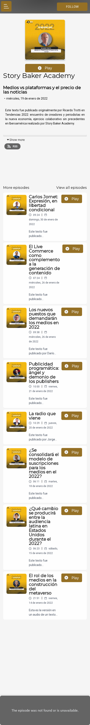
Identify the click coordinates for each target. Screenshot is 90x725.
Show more (17, 139)
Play (48, 68)
